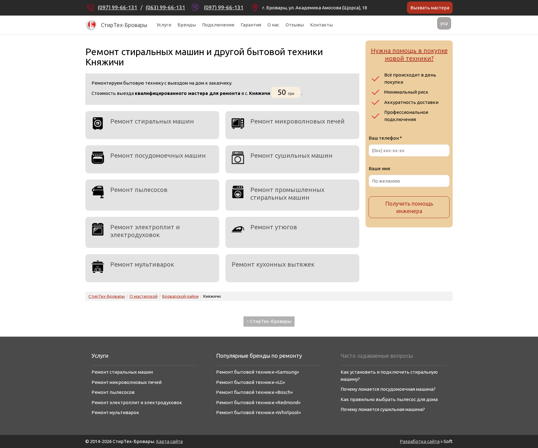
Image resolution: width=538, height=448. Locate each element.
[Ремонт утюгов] (238, 229)
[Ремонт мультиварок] (98, 266)
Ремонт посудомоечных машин (158, 155)
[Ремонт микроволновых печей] (238, 123)
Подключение (218, 24)
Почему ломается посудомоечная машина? (388, 389)
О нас (273, 24)
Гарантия (251, 24)
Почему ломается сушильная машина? (383, 409)
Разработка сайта (420, 441)
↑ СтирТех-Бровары (269, 321)
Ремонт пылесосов (139, 189)
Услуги (164, 24)
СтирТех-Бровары (124, 25)
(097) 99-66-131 (117, 7)
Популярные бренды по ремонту (259, 355)
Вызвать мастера (429, 7)
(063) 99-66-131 (165, 7)
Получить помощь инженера (409, 207)
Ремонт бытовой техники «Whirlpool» (258, 412)
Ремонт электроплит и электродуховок (145, 230)
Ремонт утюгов (273, 227)
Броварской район (180, 296)
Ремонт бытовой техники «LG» (250, 382)
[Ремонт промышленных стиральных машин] (238, 192)
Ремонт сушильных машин (291, 155)
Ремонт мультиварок (142, 264)
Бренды (186, 24)
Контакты (321, 24)
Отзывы (295, 24)
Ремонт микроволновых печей (297, 121)
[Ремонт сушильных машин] (238, 158)
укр (444, 23)
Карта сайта (169, 441)
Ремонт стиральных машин (152, 121)
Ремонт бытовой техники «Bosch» (254, 392)
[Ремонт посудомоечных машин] (98, 158)
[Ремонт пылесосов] (98, 192)
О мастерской (144, 296)
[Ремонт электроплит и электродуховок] (98, 229)
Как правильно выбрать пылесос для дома (389, 399)
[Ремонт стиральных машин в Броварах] (98, 123)
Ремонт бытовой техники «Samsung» (257, 372)
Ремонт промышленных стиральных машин (287, 193)
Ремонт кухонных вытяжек (273, 264)
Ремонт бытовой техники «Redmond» (258, 402)
